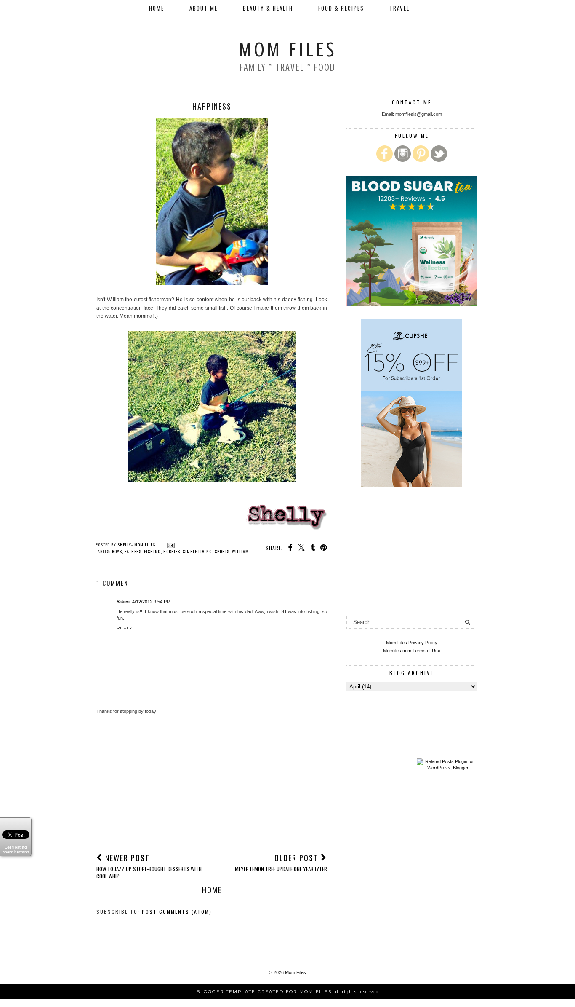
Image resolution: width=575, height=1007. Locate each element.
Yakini (123, 601)
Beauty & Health (268, 8)
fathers (133, 551)
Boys (117, 551)
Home (156, 8)
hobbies (171, 551)
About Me (203, 8)
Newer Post (149, 866)
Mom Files (287, 50)
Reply (125, 628)
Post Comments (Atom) (177, 911)
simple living (197, 551)
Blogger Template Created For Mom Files (288, 991)
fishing (152, 551)
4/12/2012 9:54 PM (151, 601)
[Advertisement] (211, 783)
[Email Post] (170, 544)
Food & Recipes (341, 8)
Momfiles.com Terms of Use (411, 650)
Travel (399, 8)
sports (222, 551)
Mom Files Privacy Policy (411, 642)
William (240, 551)
